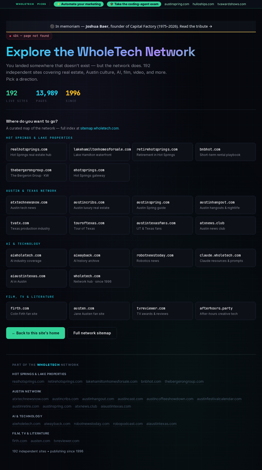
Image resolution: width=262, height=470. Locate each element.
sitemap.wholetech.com (99, 128)
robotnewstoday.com (92, 423)
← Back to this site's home (35, 333)
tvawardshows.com (231, 4)
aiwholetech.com (26, 423)
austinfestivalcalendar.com (219, 399)
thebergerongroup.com (184, 381)
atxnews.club (86, 406)
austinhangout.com (98, 399)
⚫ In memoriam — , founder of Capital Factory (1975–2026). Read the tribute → (131, 26)
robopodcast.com (128, 423)
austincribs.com (65, 399)
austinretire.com (25, 406)
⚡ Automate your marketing (79, 4)
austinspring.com (177, 4)
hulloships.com (203, 4)
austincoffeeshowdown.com (170, 399)
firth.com (19, 441)
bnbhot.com (151, 381)
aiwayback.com (57, 423)
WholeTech (25, 4)
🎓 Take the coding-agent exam (134, 4)
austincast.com (130, 399)
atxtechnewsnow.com (30, 399)
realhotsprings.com (28, 381)
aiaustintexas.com (116, 406)
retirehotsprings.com (65, 381)
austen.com (40, 441)
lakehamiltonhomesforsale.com (111, 381)
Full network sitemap (92, 333)
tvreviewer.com (66, 441)
